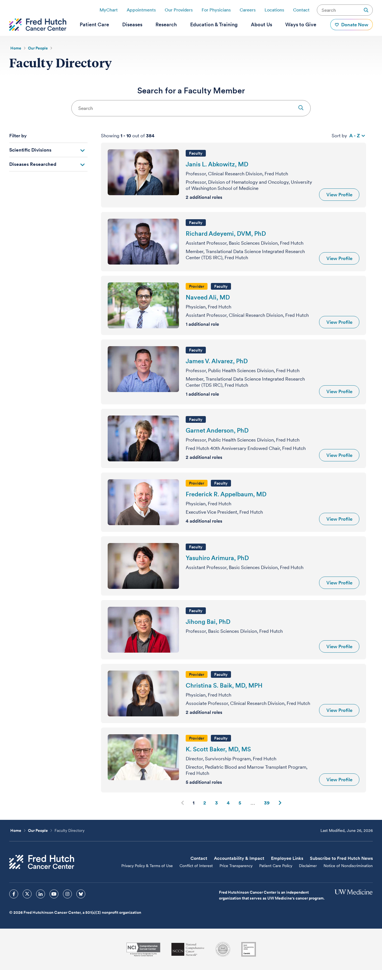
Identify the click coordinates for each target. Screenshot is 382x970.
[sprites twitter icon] (27, 893)
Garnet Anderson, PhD (217, 430)
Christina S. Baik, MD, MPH (224, 685)
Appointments (141, 10)
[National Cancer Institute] (143, 949)
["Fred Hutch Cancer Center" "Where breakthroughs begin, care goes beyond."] (37, 24)
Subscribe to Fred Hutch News (341, 858)
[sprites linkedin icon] (40, 893)
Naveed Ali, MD (208, 297)
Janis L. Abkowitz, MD (217, 164)
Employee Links (287, 858)
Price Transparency (236, 865)
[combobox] (191, 108)
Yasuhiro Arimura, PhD (217, 557)
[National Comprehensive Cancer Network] (187, 949)
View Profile (339, 194)
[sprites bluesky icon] (80, 893)
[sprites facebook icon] (13, 893)
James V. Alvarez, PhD (217, 361)
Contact (301, 10)
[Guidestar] (248, 949)
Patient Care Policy (275, 865)
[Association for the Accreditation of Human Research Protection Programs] (223, 949)
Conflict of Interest (196, 865)
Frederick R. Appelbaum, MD (226, 494)
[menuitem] (94, 24)
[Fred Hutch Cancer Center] (41, 862)
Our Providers (179, 10)
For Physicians (216, 10)
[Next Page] (280, 802)
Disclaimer (308, 865)
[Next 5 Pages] (252, 802)
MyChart (109, 10)
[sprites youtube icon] (53, 893)
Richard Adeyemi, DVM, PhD (226, 233)
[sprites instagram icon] (67, 893)
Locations (274, 10)
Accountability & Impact (239, 858)
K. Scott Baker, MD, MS (218, 749)
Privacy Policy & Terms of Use (147, 865)
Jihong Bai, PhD (208, 621)
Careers (248, 10)
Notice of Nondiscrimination (348, 865)
